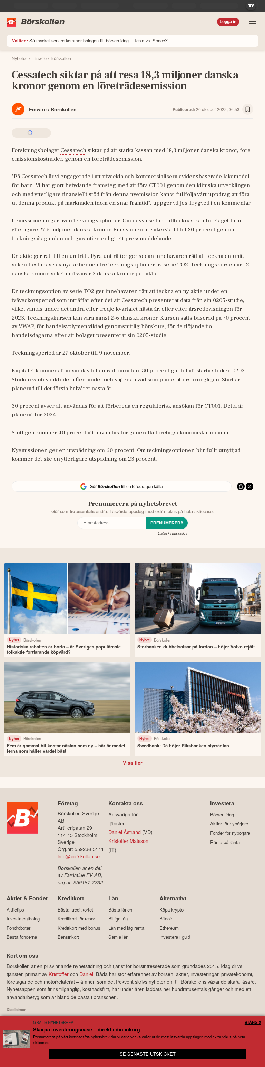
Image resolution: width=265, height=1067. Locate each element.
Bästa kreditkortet (75, 909)
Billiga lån (118, 919)
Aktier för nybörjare (229, 824)
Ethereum (169, 928)
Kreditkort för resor (76, 919)
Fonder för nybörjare (230, 832)
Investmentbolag (23, 919)
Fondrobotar (18, 928)
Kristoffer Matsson (128, 840)
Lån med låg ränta (126, 928)
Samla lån (118, 937)
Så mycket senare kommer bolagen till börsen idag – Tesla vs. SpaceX (90, 40)
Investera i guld (174, 937)
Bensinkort (68, 937)
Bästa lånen (120, 909)
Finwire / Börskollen (53, 109)
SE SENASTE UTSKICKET (148, 1053)
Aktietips (15, 909)
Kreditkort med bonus (79, 928)
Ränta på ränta (225, 842)
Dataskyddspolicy (173, 533)
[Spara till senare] (247, 109)
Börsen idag (222, 814)
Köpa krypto (171, 909)
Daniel (86, 973)
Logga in (228, 21)
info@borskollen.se (79, 856)
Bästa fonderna (22, 937)
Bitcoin (166, 919)
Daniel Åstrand (124, 831)
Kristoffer (59, 973)
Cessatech (73, 150)
